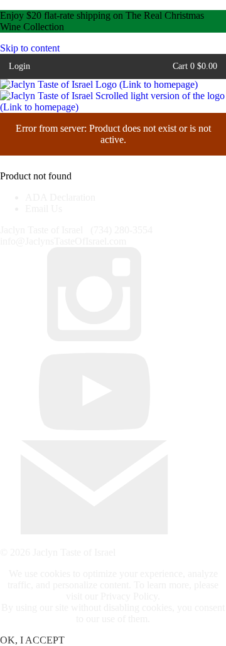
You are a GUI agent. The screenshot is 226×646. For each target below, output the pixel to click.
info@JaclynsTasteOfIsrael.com (63, 241)
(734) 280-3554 (121, 230)
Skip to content (30, 48)
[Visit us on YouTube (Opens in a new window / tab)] (94, 434)
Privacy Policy (129, 596)
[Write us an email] (94, 531)
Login (19, 66)
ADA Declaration (60, 197)
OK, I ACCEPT (32, 640)
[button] (195, 66)
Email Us (43, 208)
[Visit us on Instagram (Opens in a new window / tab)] (94, 337)
